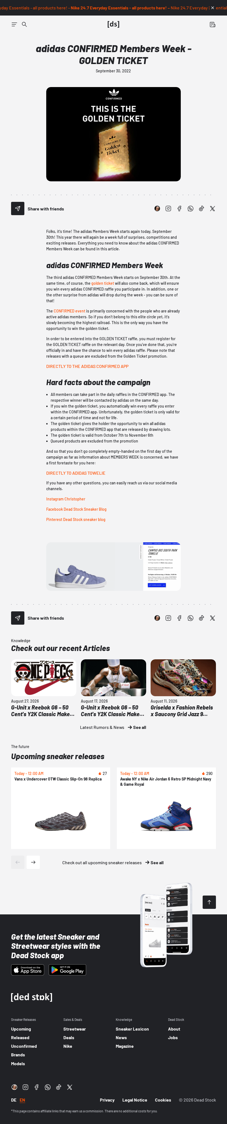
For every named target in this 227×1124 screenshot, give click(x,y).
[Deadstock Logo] (113, 24)
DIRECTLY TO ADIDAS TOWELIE (75, 472)
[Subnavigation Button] (14, 24)
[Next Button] (33, 862)
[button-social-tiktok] (201, 208)
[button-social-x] (212, 208)
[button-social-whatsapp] (190, 208)
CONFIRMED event (69, 311)
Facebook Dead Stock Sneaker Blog (76, 509)
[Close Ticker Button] (212, 7)
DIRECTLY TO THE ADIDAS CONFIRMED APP (87, 366)
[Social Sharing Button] (17, 208)
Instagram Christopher (65, 499)
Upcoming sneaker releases (57, 756)
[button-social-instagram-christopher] (157, 208)
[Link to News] (24, 24)
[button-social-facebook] (179, 208)
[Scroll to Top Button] (209, 902)
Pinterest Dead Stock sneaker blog (75, 519)
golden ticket (102, 283)
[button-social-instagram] (168, 208)
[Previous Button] (17, 862)
